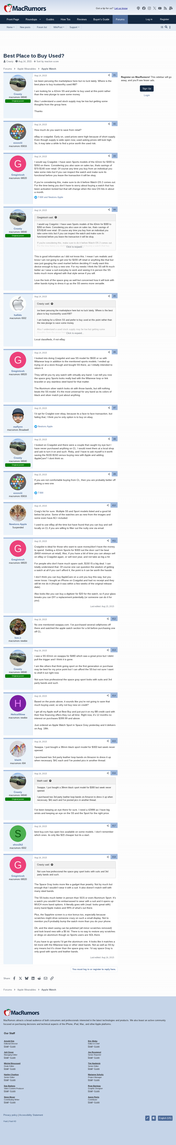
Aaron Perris (93, 1097)
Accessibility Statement (31, 1115)
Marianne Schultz (96, 1075)
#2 (114, 124)
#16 (114, 773)
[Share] (109, 75)
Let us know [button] (121, 8)
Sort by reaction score (48, 61)
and (50, 197)
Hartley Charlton (11, 1075)
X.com (12, 1046)
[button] (29, 19)
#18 (114, 857)
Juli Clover (9, 1052)
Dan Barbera (9, 1086)
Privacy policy (10, 1115)
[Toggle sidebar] (170, 27)
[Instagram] (149, 8)
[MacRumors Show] (138, 8)
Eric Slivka (92, 1041)
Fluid (5, 1121)
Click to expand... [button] (75, 247)
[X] (154, 8)
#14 (114, 695)
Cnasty (9, 61)
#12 (114, 619)
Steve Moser (9, 1097)
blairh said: (42, 780)
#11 (114, 541)
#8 (114, 439)
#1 (114, 75)
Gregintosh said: (45, 217)
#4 (114, 209)
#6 (114, 352)
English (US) (165, 1118)
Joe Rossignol (94, 1052)
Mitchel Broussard (12, 1063)
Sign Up (146, 88)
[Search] (166, 27)
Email (6, 1046)
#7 (114, 408)
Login (147, 95)
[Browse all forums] (162, 27)
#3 (114, 156)
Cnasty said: (43, 303)
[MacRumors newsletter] (171, 8)
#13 (114, 650)
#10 (114, 505)
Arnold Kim (9, 1041)
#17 (114, 826)
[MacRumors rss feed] (165, 8)
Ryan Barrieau (94, 1086)
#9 (114, 474)
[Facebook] (144, 8)
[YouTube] (160, 8)
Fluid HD (12, 1121)
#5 (114, 296)
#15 (114, 741)
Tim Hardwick (94, 1063)
